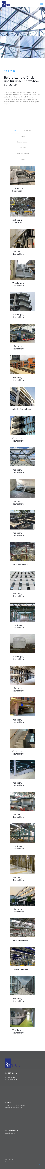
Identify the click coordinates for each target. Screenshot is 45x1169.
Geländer (22, 148)
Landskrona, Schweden (18, 190)
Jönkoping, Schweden (17, 221)
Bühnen (22, 136)
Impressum (9, 1159)
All (15, 130)
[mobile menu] (42, 4)
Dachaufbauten (22, 142)
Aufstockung (26, 130)
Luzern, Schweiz (20, 970)
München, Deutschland (18, 253)
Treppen (22, 159)
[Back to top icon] (40, 1164)
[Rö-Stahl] (7, 4)
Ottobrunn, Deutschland (18, 440)
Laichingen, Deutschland (18, 627)
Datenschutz (9, 1162)
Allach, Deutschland (22, 409)
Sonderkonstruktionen (22, 153)
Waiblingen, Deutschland (18, 284)
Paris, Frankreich (20, 564)
